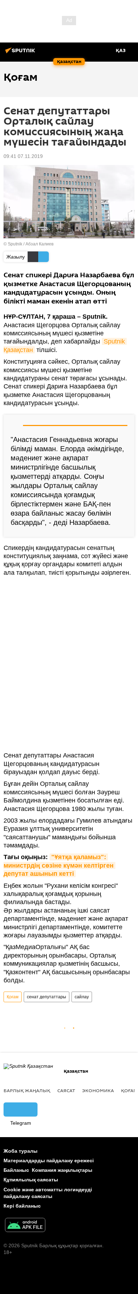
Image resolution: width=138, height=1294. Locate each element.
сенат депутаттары (46, 996)
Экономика (98, 1090)
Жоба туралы (21, 1151)
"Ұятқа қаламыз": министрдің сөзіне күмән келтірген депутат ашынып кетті (59, 865)
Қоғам (12, 996)
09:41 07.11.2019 (23, 156)
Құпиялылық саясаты (31, 1179)
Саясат (66, 1090)
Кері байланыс (22, 1206)
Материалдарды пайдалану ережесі (49, 1160)
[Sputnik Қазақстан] (21, 53)
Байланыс (16, 1170)
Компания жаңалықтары (62, 1170)
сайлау (82, 996)
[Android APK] (25, 1226)
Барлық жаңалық (27, 1090)
